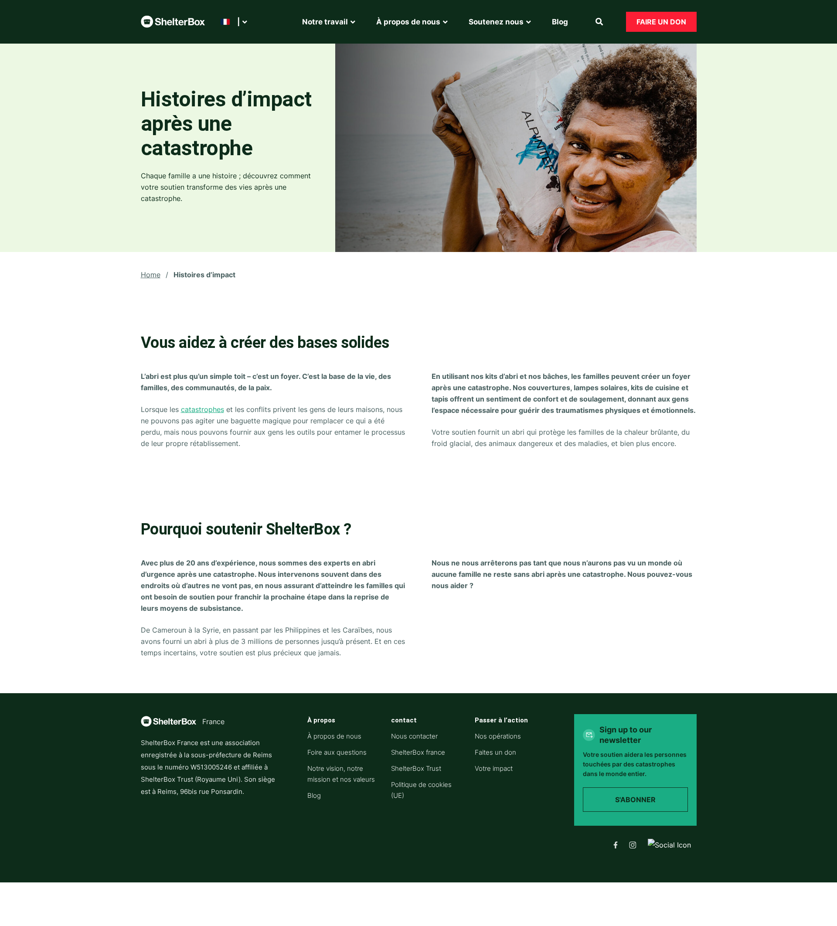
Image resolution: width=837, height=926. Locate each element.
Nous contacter (414, 736)
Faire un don (661, 21)
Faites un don (495, 752)
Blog (314, 795)
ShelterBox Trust (416, 768)
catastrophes (202, 409)
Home (150, 274)
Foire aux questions (337, 752)
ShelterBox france (418, 752)
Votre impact (494, 768)
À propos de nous (334, 736)
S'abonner (635, 799)
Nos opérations (498, 736)
